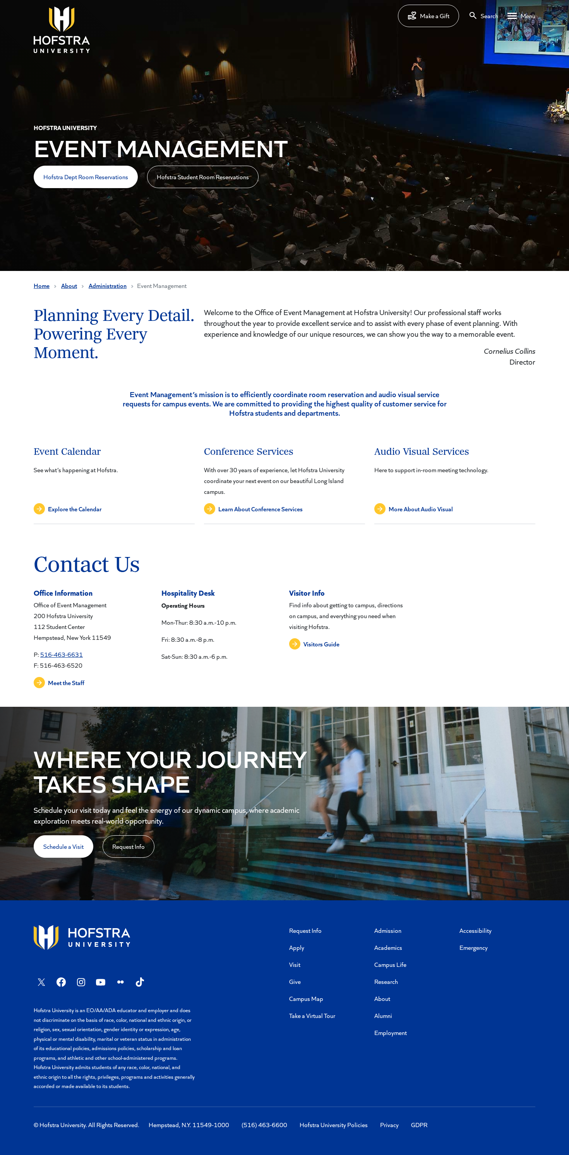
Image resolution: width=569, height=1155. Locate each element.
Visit (294, 964)
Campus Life (390, 964)
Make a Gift (434, 16)
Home (42, 285)
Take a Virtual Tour (312, 1015)
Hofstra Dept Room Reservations (85, 177)
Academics (388, 947)
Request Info (128, 846)
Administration (108, 285)
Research (386, 981)
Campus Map (306, 998)
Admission (387, 930)
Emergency (473, 947)
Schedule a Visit (63, 846)
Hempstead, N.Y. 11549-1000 (189, 1125)
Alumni (383, 1015)
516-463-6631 (61, 654)
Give (295, 981)
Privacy (389, 1125)
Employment (390, 1032)
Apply (296, 947)
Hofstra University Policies (334, 1125)
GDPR (419, 1125)
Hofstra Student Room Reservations (203, 177)
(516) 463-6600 (264, 1125)
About (69, 285)
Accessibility (475, 930)
